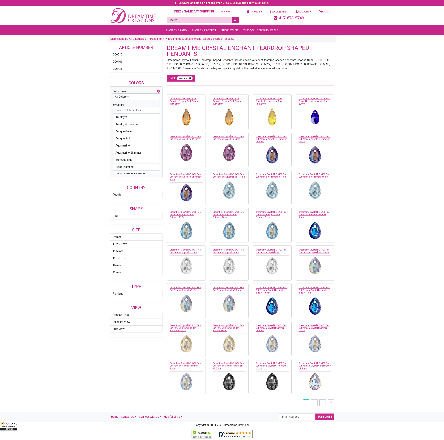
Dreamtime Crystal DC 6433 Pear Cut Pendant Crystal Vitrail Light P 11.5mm (315, 366)
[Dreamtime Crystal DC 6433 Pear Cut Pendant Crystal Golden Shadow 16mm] (229, 343)
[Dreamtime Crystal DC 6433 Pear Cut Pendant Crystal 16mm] (229, 265)
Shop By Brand (176, 30)
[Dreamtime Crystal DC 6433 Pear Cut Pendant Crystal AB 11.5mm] (315, 265)
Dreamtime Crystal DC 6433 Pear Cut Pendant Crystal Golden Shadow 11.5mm (185, 328)
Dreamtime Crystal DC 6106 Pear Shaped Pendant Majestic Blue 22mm (314, 101)
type (179, 78)
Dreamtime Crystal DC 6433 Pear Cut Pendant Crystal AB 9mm (228, 288)
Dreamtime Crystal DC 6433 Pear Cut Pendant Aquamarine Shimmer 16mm (228, 214)
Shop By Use (229, 30)
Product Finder (121, 314)
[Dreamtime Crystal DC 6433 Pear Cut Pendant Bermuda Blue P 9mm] (315, 230)
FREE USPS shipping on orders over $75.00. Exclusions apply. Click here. (222, 3)
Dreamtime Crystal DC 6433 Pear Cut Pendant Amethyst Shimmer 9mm (185, 177)
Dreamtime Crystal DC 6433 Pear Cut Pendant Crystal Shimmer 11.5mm (271, 328)
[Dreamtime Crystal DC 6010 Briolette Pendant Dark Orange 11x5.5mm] (186, 117)
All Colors (121, 96)
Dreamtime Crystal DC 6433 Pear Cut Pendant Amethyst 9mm (228, 137)
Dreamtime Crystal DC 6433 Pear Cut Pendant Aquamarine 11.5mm (229, 175)
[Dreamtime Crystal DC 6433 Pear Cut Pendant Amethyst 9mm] (229, 152)
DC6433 (117, 68)
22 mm (117, 272)
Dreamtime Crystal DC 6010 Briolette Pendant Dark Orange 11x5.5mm (184, 101)
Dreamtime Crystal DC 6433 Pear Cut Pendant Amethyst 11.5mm (185, 137)
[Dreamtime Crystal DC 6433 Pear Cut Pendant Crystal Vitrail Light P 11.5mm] (315, 381)
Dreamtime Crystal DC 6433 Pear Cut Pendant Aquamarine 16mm (271, 175)
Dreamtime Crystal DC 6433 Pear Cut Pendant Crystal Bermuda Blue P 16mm (314, 290)
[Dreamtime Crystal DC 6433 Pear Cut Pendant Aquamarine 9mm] (315, 190)
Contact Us (127, 416)
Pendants (156, 38)
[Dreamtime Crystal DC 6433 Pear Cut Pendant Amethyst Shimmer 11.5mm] (272, 154)
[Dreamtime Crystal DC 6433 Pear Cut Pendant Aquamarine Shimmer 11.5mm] (186, 230)
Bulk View (119, 329)
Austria (117, 194)
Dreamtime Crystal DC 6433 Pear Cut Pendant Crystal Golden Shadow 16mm (228, 328)
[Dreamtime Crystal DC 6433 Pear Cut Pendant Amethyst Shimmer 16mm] (315, 154)
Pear (115, 215)
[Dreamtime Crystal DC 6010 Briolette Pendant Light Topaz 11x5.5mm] (272, 117)
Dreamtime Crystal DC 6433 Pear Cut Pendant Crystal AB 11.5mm (314, 251)
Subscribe (325, 416)
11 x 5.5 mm (120, 244)
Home (114, 416)
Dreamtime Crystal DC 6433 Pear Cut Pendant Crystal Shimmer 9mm (185, 366)
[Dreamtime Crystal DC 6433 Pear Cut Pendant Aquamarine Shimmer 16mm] (229, 230)
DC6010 (117, 54)
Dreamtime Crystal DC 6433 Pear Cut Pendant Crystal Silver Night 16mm (271, 366)
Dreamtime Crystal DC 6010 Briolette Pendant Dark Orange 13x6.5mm (227, 101)
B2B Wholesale (267, 30)
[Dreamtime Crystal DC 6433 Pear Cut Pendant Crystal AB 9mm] (229, 303)
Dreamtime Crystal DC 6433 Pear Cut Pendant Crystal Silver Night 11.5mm (228, 366)
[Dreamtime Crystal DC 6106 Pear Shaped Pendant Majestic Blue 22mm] (315, 117)
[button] (8, 425)
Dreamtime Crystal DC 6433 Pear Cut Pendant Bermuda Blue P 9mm (314, 214)
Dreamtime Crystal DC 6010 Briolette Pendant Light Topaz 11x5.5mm (270, 101)
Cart (325, 11)
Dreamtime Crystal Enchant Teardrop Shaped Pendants (200, 38)
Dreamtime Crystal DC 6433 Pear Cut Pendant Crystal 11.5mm (185, 251)
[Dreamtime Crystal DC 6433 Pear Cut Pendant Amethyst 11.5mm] (186, 152)
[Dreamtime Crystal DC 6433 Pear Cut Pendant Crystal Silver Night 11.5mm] (229, 381)
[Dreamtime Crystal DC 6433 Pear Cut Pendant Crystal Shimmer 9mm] (186, 381)
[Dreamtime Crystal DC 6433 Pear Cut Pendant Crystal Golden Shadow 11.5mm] (186, 343)
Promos (254, 11)
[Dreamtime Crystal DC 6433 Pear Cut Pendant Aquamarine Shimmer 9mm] (272, 230)
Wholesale (278, 11)
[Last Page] (331, 402)
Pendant (118, 293)
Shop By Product (204, 30)
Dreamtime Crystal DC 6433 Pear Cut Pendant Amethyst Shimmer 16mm (314, 139)
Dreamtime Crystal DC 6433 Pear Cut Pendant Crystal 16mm (228, 251)
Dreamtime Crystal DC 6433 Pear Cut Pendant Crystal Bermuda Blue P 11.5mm (271, 290)
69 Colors (118, 104)
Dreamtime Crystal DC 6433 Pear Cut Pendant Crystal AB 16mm (185, 288)
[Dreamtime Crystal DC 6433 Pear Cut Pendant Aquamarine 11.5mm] (229, 190)
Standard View (121, 321)
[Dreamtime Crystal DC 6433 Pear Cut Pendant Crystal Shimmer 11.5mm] (272, 343)
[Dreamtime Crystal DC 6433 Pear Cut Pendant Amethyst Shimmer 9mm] (186, 192)
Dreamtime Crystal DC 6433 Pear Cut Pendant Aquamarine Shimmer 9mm (271, 214)
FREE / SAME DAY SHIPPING (203, 11)
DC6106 (117, 61)
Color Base (119, 91)
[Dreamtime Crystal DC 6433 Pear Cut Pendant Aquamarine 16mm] (272, 190)
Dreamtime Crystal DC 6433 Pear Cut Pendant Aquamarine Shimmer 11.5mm (185, 214)
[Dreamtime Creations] (133, 15)
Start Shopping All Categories (128, 38)
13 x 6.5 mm (120, 258)
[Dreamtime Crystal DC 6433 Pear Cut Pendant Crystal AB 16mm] (186, 303)
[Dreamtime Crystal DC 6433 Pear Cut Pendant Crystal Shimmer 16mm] (315, 343)
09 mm (117, 237)
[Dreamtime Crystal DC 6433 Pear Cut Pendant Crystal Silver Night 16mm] (272, 381)
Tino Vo (248, 30)
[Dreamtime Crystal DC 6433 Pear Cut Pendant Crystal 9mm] (272, 265)
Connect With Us (149, 416)
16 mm (117, 265)
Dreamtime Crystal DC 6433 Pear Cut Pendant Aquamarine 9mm (314, 175)
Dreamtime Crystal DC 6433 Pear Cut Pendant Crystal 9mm (271, 251)
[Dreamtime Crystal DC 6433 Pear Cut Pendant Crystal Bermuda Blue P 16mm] (315, 306)
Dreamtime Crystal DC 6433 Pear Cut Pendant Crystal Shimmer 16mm (314, 328)
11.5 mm (118, 251)
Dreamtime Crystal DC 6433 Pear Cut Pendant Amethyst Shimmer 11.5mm (271, 139)
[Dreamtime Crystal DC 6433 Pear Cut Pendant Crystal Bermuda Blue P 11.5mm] (272, 306)
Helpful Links (172, 416)
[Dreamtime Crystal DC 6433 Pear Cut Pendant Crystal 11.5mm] (186, 265)
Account (303, 11)
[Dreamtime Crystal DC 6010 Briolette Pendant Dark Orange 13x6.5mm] (229, 117)
